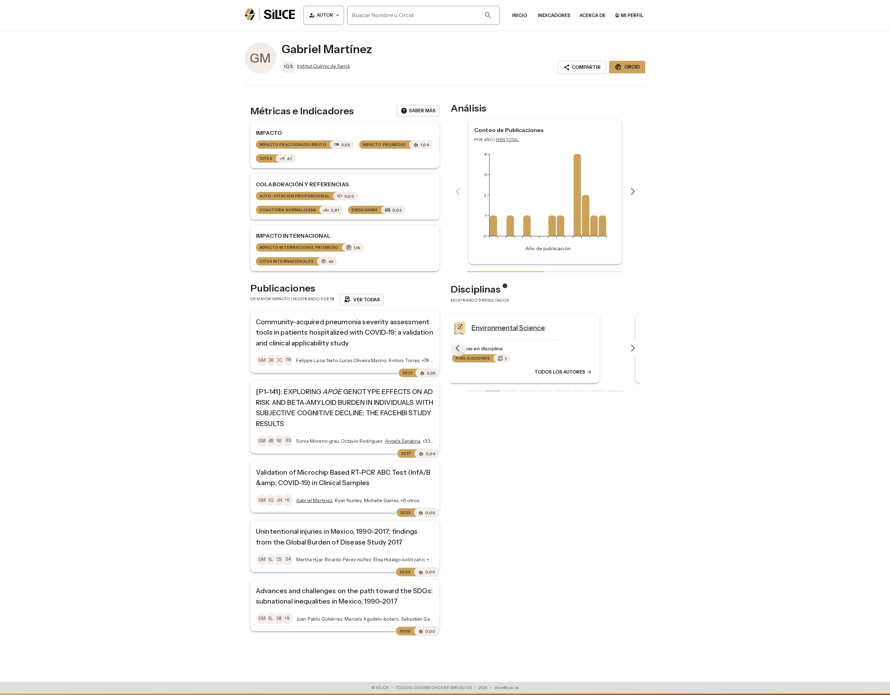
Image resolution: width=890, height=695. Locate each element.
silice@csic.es (506, 687)
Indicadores (554, 15)
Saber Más (418, 111)
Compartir (582, 67)
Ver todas (361, 299)
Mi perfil (629, 15)
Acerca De (593, 15)
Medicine (508, 328)
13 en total (507, 139)
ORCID (627, 67)
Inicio (519, 15)
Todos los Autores (585, 372)
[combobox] (323, 15)
